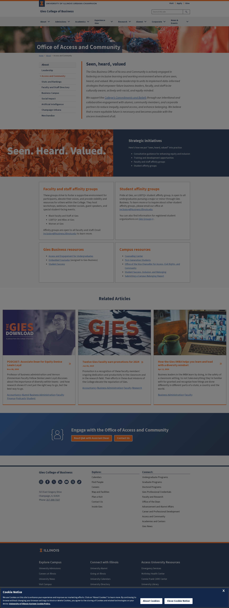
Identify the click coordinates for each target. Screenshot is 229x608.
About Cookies (151, 601)
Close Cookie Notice (178, 601)
